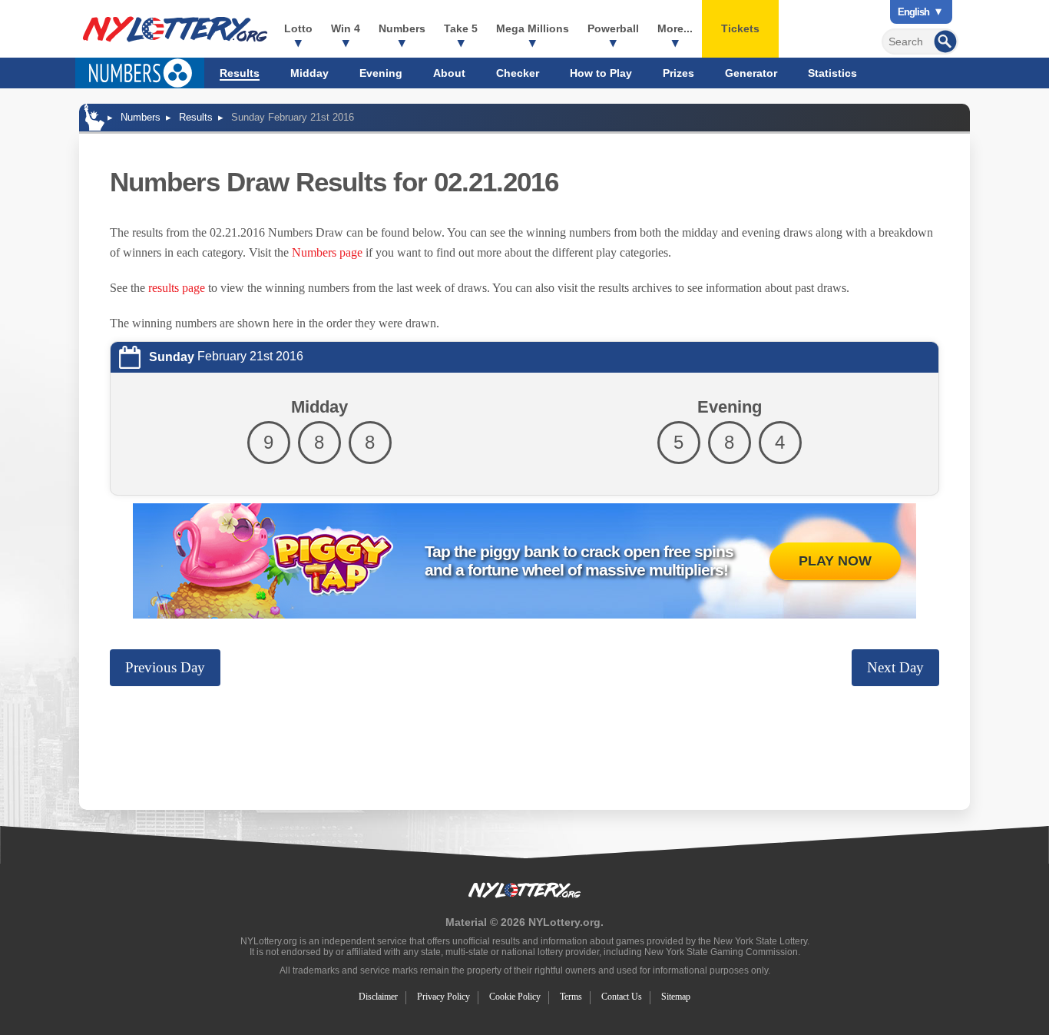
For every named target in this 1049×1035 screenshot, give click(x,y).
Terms (571, 996)
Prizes (678, 73)
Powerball (613, 28)
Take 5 (461, 28)
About (449, 73)
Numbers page (327, 252)
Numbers (402, 28)
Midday (309, 73)
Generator (751, 73)
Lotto (298, 28)
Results (240, 73)
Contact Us (621, 996)
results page (176, 287)
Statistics (832, 73)
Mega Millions (532, 28)
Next (895, 667)
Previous (165, 667)
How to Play (601, 73)
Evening (380, 73)
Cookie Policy (515, 996)
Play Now (835, 561)
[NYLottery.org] (175, 29)
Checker (517, 73)
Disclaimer (378, 996)
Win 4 (345, 28)
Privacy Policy (443, 996)
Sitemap (675, 996)
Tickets (740, 28)
